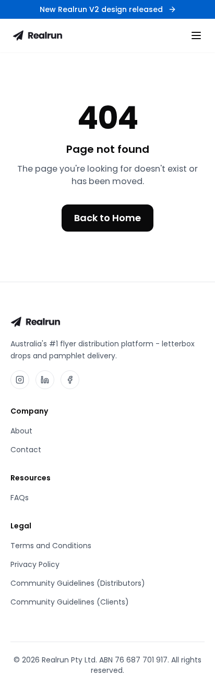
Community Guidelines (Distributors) (77, 583)
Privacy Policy (34, 564)
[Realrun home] (38, 35)
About (21, 431)
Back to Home (107, 217)
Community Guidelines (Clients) (69, 602)
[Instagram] (19, 379)
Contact (25, 449)
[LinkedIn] (44, 379)
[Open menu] (196, 35)
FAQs (19, 497)
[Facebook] (70, 379)
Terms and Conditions (50, 545)
